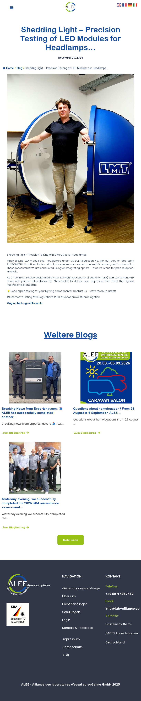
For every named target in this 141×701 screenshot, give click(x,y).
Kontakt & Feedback (77, 628)
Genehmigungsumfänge (81, 588)
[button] (11, 7)
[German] (130, 4)
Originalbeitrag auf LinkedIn (24, 303)
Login (66, 620)
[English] (119, 4)
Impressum (71, 639)
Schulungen (71, 612)
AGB (65, 655)
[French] (124, 4)
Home (10, 68)
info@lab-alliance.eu (122, 608)
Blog (19, 68)
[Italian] (135, 4)
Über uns (69, 596)
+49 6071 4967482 (119, 594)
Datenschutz (72, 647)
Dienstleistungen (75, 604)
